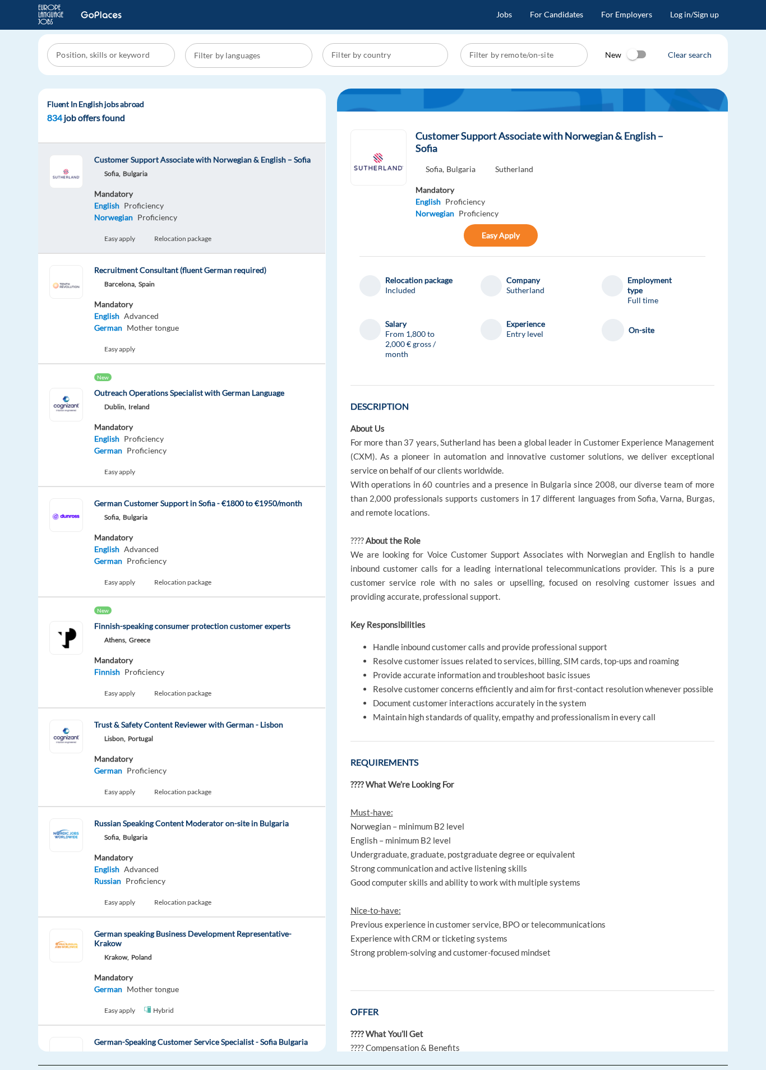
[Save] (451, 235)
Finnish (107, 672)
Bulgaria (461, 169)
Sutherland (514, 169)
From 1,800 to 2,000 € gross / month (410, 344)
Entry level (524, 334)
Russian (107, 881)
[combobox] (112, 55)
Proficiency (144, 205)
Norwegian (113, 217)
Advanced (141, 316)
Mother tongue (153, 327)
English (106, 205)
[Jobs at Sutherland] (378, 157)
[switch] (637, 54)
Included (400, 290)
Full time (642, 300)
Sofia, (435, 169)
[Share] (427, 235)
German (108, 327)
